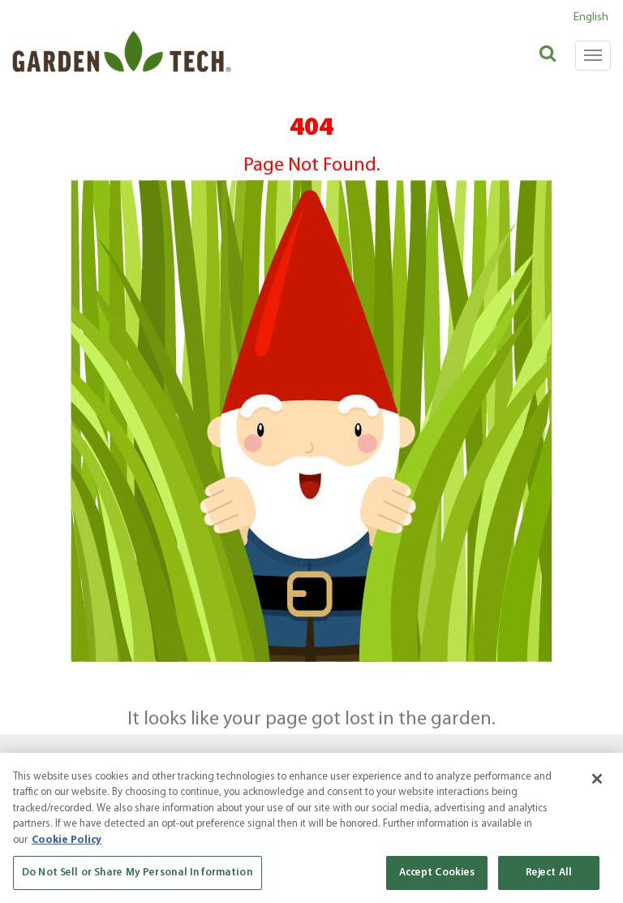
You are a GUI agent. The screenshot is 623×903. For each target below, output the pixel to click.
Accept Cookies (437, 872)
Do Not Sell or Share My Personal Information (137, 872)
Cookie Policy (66, 840)
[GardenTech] (121, 40)
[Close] (597, 779)
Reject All (549, 872)
